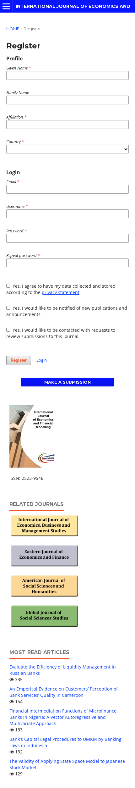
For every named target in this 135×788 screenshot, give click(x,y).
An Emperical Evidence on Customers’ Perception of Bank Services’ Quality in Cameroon (63, 692)
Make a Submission (67, 382)
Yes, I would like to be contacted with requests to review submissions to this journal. (61, 333)
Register (19, 360)
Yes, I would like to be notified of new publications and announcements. (66, 311)
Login (41, 360)
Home (12, 28)
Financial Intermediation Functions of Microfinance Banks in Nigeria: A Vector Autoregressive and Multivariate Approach (62, 717)
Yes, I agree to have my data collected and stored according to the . (61, 289)
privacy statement (60, 292)
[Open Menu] (6, 6)
